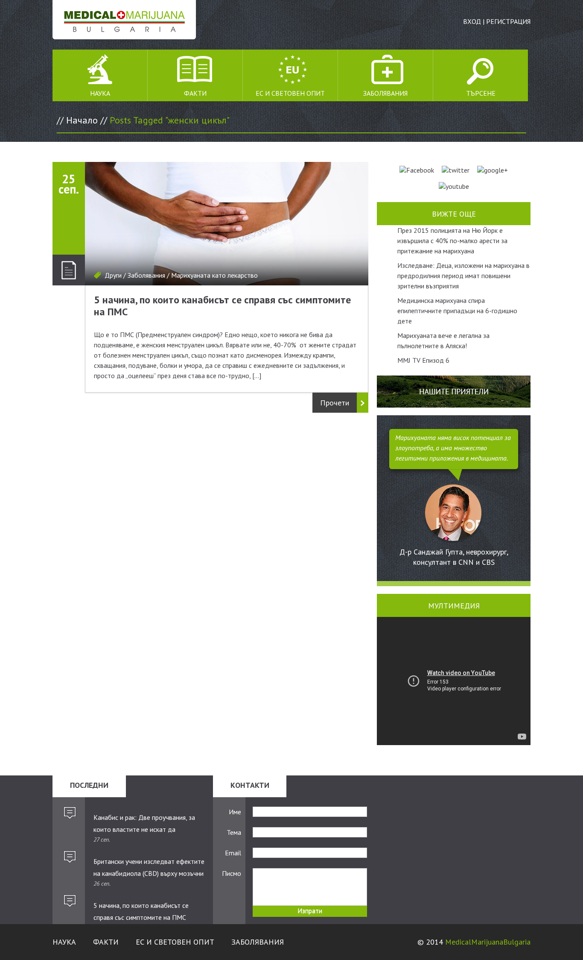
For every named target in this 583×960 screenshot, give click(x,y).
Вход (472, 21)
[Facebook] (417, 170)
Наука (100, 93)
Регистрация (508, 21)
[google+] (492, 170)
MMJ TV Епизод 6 (423, 360)
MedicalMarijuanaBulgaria (488, 942)
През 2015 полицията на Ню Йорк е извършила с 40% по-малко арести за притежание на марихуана (452, 240)
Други (113, 275)
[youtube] (454, 186)
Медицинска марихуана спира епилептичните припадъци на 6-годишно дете (457, 310)
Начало (82, 120)
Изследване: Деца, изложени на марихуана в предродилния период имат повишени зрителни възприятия (463, 275)
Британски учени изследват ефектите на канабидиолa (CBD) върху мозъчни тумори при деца (148, 867)
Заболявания (385, 93)
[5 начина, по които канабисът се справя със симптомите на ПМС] (226, 223)
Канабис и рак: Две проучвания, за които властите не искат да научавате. (144, 823)
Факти (195, 93)
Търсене (481, 93)
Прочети (334, 403)
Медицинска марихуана (124, 19)
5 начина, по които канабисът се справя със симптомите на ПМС (222, 305)
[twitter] (455, 170)
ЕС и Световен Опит (290, 93)
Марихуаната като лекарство (214, 275)
